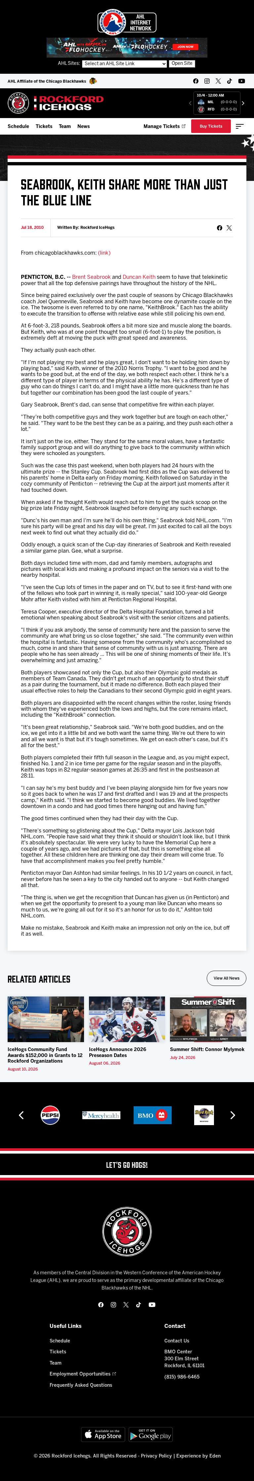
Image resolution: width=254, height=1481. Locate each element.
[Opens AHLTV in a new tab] (127, 47)
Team (65, 127)
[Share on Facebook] (220, 228)
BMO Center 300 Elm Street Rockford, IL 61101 (184, 1359)
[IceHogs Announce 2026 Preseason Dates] (127, 1019)
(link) (104, 253)
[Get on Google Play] (151, 1434)
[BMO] (153, 1115)
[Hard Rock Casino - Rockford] (204, 1115)
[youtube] (241, 81)
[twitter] (218, 81)
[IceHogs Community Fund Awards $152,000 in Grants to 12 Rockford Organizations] (46, 1019)
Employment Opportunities (80, 1374)
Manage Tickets (162, 127)
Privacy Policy (156, 1456)
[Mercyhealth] (101, 1115)
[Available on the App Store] (103, 1434)
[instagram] (207, 81)
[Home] (56, 103)
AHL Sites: (69, 64)
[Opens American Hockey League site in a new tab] (127, 22)
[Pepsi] (50, 1115)
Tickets (44, 127)
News (83, 127)
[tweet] (229, 228)
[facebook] (196, 81)
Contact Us (176, 1341)
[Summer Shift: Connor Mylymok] (208, 1019)
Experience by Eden (198, 1456)
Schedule (18, 127)
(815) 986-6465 (181, 1377)
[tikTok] (229, 81)
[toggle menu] (240, 126)
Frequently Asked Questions (81, 1385)
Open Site (182, 64)
